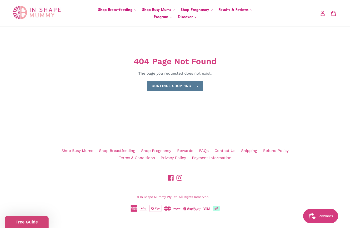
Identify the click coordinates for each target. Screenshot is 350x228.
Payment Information (211, 157)
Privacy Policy (173, 157)
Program (162, 16)
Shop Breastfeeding (116, 9)
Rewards (185, 150)
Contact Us (225, 150)
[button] (27, 222)
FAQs (204, 150)
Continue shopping (171, 86)
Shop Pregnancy (195, 9)
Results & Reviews (234, 9)
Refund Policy (276, 150)
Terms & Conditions (137, 157)
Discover (186, 16)
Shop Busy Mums (157, 9)
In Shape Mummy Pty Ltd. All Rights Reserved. (174, 197)
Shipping (249, 150)
